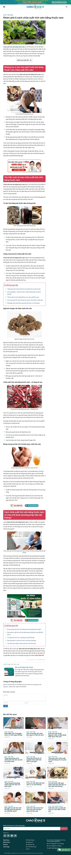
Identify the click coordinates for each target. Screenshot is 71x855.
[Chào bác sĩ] (35, 6)
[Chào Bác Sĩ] (35, 2)
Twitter (10, 686)
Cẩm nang (6, 847)
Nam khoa (6, 840)
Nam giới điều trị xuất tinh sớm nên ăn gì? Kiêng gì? (21, 640)
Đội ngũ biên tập (30, 844)
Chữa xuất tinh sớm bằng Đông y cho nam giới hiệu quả (23, 297)
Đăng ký (64, 828)
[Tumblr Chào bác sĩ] (15, 835)
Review (5, 844)
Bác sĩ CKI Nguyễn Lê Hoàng (54, 846)
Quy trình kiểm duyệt (31, 846)
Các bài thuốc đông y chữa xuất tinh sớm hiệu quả (21, 643)
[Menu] (4, 7)
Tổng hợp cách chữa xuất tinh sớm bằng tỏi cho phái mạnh (24, 289)
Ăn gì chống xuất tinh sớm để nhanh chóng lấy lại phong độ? (24, 629)
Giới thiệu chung (30, 840)
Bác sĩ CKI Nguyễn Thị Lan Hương (55, 843)
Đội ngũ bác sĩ (29, 842)
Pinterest (5, 686)
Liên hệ (27, 849)
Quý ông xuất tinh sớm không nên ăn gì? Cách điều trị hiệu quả (25, 300)
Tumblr (17, 686)
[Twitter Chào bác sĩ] (11, 835)
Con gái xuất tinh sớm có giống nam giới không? (21, 637)
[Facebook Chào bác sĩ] (4, 835)
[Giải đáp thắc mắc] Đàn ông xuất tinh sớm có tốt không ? (23, 303)
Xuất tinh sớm (8, 15)
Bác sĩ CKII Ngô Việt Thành (24, 667)
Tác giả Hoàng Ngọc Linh (53, 848)
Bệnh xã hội (6, 842)
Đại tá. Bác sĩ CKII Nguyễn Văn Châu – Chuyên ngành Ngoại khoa (56, 840)
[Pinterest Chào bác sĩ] (8, 835)
